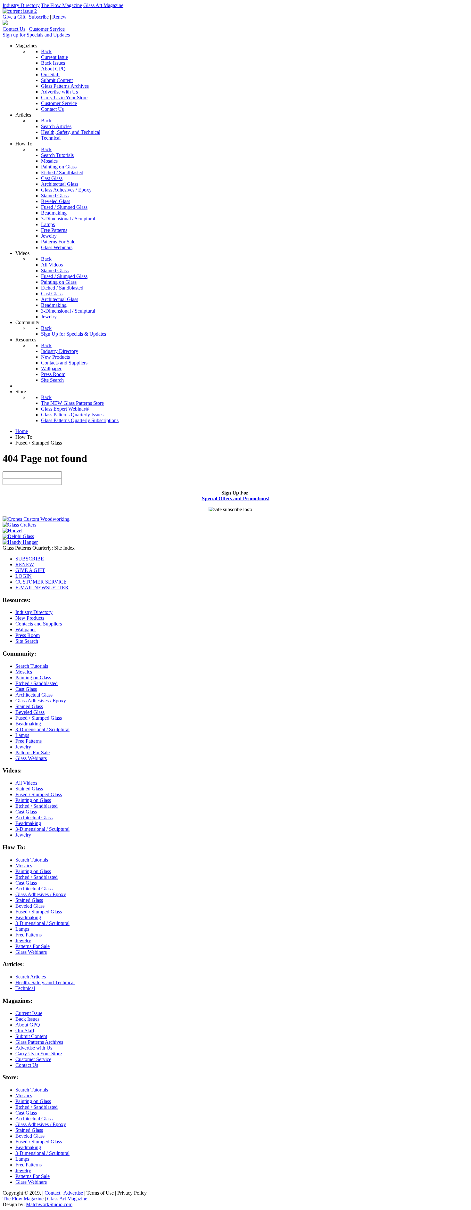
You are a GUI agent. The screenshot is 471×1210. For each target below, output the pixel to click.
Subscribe (39, 17)
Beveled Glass (30, 712)
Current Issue (28, 1013)
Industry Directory (21, 5)
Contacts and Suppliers (38, 623)
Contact (52, 1193)
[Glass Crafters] (19, 524)
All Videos (26, 783)
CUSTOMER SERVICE (41, 582)
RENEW (24, 564)
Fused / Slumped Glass (38, 718)
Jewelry (23, 746)
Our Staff (24, 1030)
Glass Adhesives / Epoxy (40, 700)
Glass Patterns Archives (39, 1042)
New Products (29, 618)
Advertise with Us (33, 1048)
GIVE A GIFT (30, 570)
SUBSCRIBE (29, 558)
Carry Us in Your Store (38, 1053)
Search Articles (30, 976)
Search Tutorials (31, 666)
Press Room (27, 635)
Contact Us (14, 29)
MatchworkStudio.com (49, 1204)
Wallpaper (25, 629)
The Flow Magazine (61, 5)
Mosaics (23, 671)
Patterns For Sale (32, 752)
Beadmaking (28, 723)
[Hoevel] (12, 530)
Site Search (26, 641)
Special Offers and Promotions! (235, 498)
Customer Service (47, 29)
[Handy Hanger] (20, 542)
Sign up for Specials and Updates (36, 34)
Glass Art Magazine (103, 5)
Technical (25, 988)
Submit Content (31, 1036)
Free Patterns (28, 741)
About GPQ (27, 1024)
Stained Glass (29, 706)
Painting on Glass (33, 677)
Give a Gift (14, 17)
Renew (59, 17)
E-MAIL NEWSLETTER (42, 587)
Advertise (73, 1193)
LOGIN (23, 576)
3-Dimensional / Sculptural (42, 729)
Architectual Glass (34, 695)
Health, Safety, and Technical (45, 982)
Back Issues (27, 1019)
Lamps (22, 735)
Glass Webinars (31, 758)
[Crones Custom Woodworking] (36, 519)
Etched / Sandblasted (36, 683)
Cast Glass (26, 689)
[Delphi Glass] (18, 536)
